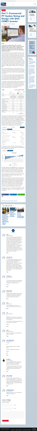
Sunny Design (19, 75)
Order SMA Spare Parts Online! (32, 63)
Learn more (31, 19)
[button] (5, 194)
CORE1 (13, 167)
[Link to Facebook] (32, 429)
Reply (7, 252)
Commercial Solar (5, 200)
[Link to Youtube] (34, 429)
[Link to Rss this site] (35, 429)
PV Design (11, 200)
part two (3, 187)
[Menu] (35, 4)
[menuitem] (3, 1)
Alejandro (5, 23)
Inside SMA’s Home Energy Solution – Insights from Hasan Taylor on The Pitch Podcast (32, 72)
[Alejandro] (2, 24)
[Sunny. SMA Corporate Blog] (4, 4)
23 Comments (13, 23)
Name (15, 404)
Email (15, 408)
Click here (31, 51)
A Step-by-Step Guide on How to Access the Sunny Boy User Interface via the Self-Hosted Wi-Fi (32, 80)
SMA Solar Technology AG (5, 428)
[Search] (33, 4)
